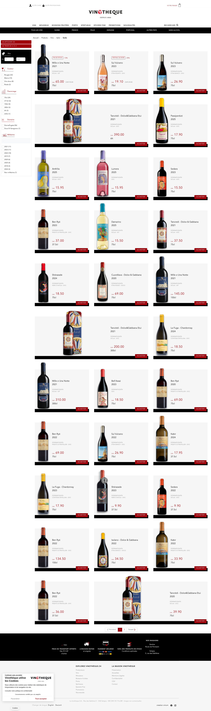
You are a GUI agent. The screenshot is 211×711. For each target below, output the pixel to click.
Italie (92, 30)
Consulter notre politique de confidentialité (18, 691)
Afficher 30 (9, 42)
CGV (113, 681)
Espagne (110, 30)
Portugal (130, 30)
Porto (75, 25)
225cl (7, 114)
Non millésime (10, 172)
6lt (6, 111)
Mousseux (44, 25)
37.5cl (7, 101)
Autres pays (152, 30)
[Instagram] (175, 705)
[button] (171, 25)
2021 (7, 147)
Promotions (114, 25)
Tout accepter (41, 699)
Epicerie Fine (100, 25)
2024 (7, 169)
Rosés (7, 85)
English (51, 705)
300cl (7, 107)
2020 (7, 160)
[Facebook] (171, 705)
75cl (7, 98)
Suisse (57, 30)
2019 (7, 156)
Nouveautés (129, 25)
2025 (7, 163)
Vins (34, 25)
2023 (7, 150)
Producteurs (80, 670)
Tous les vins (36, 30)
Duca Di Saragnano (12, 128)
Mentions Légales (118, 676)
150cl (7, 104)
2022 (7, 153)
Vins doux (8, 81)
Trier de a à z (10, 46)
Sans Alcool (174, 30)
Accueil (36, 38)
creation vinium (162, 705)
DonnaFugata (10, 125)
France (75, 30)
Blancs (8, 78)
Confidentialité (117, 678)
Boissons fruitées (60, 25)
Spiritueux (86, 25)
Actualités (115, 673)
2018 (7, 166)
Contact (114, 684)
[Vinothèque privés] (105, 14)
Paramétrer (15, 699)
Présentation (116, 670)
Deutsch (58, 705)
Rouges (8, 75)
